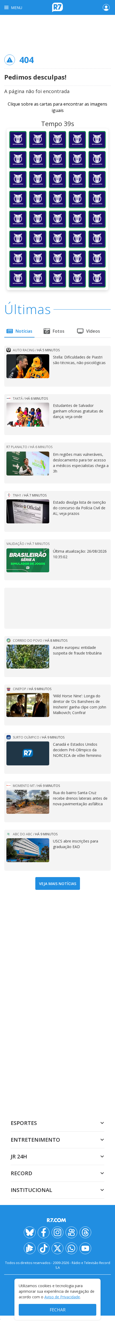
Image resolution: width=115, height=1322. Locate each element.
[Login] (106, 7)
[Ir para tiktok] (43, 1248)
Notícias (24, 331)
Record (21, 1173)
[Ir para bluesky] (30, 1232)
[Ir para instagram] (57, 1232)
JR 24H (19, 1156)
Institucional (31, 1190)
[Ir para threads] (85, 1232)
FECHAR (58, 1310)
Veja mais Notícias (57, 883)
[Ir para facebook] (43, 1232)
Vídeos (93, 331)
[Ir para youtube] (85, 1248)
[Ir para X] (57, 1248)
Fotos (58, 331)
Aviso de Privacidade (62, 1296)
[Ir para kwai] (71, 1232)
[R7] (57, 1220)
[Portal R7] (57, 7)
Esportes (24, 1123)
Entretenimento (35, 1139)
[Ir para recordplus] (30, 1248)
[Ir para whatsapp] (71, 1248)
